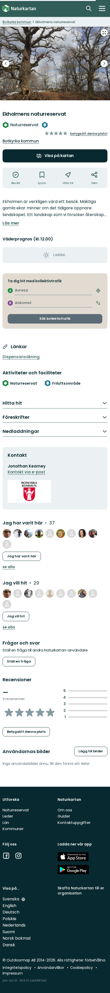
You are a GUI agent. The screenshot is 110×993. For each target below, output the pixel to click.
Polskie (9, 919)
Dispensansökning (21, 356)
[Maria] (39, 593)
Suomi (9, 932)
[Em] (7, 544)
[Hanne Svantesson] (28, 593)
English (9, 906)
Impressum (13, 973)
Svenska (11, 899)
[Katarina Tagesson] (28, 533)
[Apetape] (60, 533)
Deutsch (11, 912)
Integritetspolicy (17, 967)
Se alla (9, 566)
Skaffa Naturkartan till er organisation (81, 890)
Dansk (9, 945)
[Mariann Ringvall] (93, 533)
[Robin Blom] (17, 533)
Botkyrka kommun (21, 141)
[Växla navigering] (102, 8)
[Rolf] (17, 593)
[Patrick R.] (50, 533)
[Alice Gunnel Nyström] (7, 604)
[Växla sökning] (88, 8)
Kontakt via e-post (26, 472)
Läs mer (11, 223)
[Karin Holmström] (60, 593)
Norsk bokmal (16, 938)
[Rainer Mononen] (39, 533)
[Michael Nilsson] (7, 533)
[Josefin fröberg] (71, 593)
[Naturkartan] (19, 8)
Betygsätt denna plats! (88, 133)
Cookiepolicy (82, 967)
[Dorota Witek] (93, 593)
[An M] (50, 593)
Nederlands (14, 925)
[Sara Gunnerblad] (71, 533)
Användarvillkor (51, 967)
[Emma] (82, 533)
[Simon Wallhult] (82, 593)
